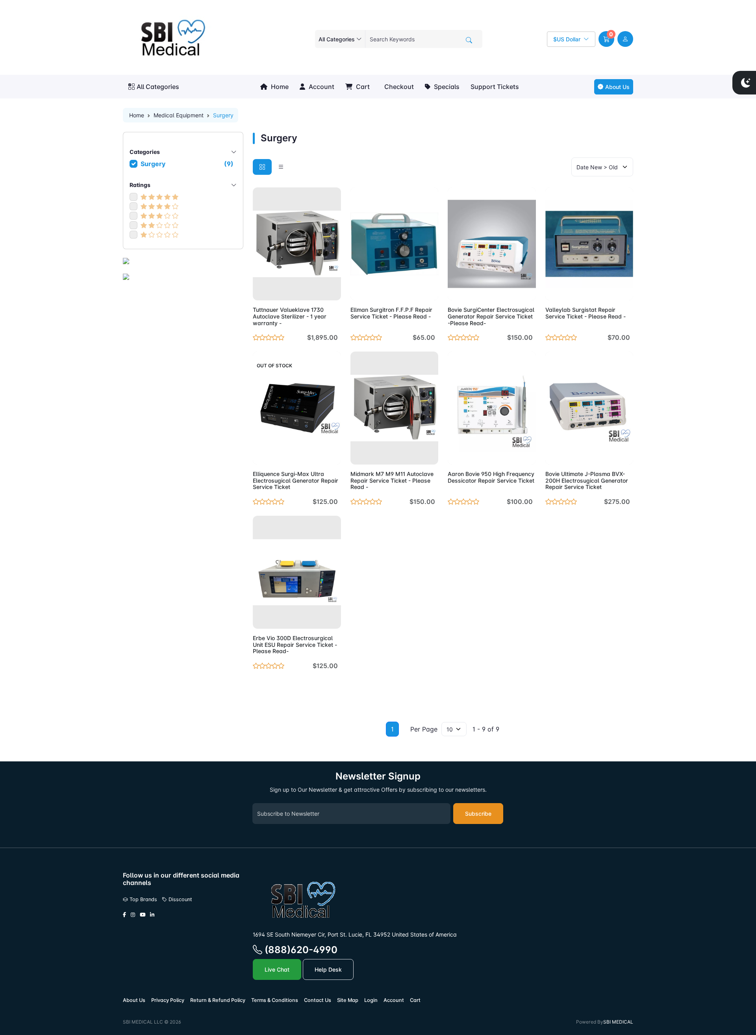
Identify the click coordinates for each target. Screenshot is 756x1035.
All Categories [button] (158, 87)
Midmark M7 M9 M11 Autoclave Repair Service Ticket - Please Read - (392, 480)
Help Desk (328, 969)
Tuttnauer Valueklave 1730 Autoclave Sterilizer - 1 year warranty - (289, 316)
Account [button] (320, 87)
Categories (145, 151)
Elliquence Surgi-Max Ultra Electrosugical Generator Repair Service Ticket (295, 480)
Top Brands (142, 899)
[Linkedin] (152, 914)
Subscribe (478, 813)
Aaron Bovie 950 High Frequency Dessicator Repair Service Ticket (491, 477)
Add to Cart (316, 290)
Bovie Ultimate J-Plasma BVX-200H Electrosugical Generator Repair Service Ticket (586, 480)
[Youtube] (142, 914)
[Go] (468, 40)
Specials (446, 87)
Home (279, 87)
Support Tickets (495, 87)
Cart (362, 87)
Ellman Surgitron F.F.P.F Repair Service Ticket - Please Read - (391, 313)
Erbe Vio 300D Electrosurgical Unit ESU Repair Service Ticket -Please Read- (295, 645)
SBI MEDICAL (618, 1022)
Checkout (398, 87)
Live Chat (277, 969)
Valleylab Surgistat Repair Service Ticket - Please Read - (585, 313)
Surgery (187, 164)
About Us (617, 86)
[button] (606, 39)
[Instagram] (133, 914)
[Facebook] (124, 914)
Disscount (179, 899)
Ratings (140, 184)
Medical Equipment (179, 115)
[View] (261, 289)
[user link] (625, 39)
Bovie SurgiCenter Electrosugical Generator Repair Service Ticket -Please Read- (491, 316)
